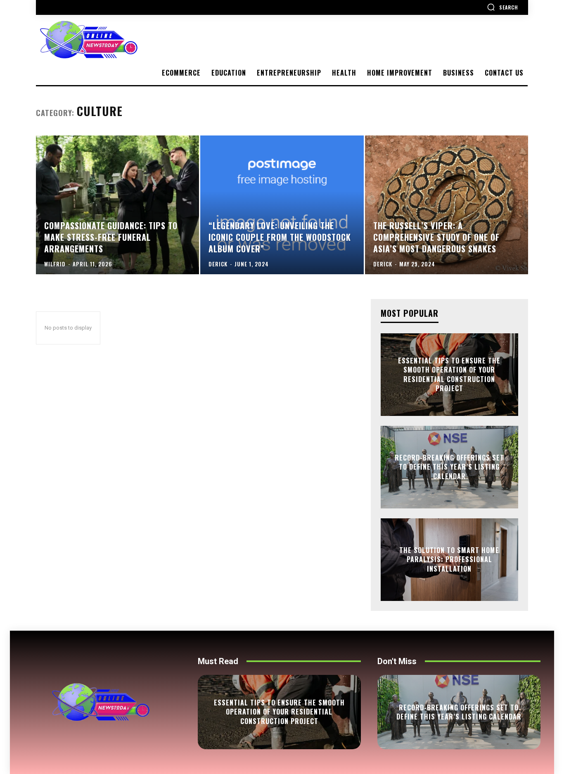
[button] (502, 7)
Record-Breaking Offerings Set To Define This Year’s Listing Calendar (449, 467)
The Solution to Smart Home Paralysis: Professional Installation (449, 559)
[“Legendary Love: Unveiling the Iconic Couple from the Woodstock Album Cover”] (281, 204)
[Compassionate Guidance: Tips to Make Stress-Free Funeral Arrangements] (117, 204)
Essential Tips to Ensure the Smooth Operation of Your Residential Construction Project (449, 374)
